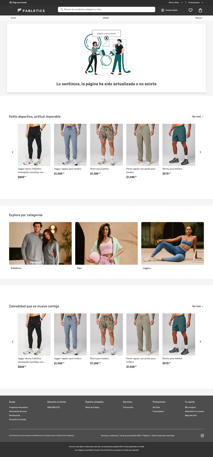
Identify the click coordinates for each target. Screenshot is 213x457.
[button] (12, 152)
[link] (34, 152)
